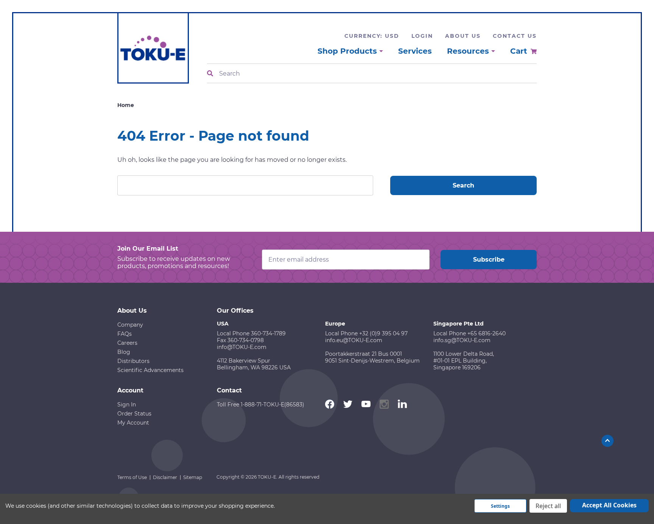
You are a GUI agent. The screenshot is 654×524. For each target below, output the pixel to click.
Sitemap (192, 477)
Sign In (126, 404)
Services (415, 51)
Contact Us (515, 36)
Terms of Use (132, 477)
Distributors (133, 361)
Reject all (548, 506)
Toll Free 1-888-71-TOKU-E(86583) (260, 404)
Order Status (134, 413)
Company (130, 324)
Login (422, 36)
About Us (463, 36)
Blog (123, 352)
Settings (500, 506)
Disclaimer (165, 477)
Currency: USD (371, 36)
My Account (133, 422)
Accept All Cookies (609, 505)
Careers (127, 343)
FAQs (124, 333)
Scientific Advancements (150, 370)
